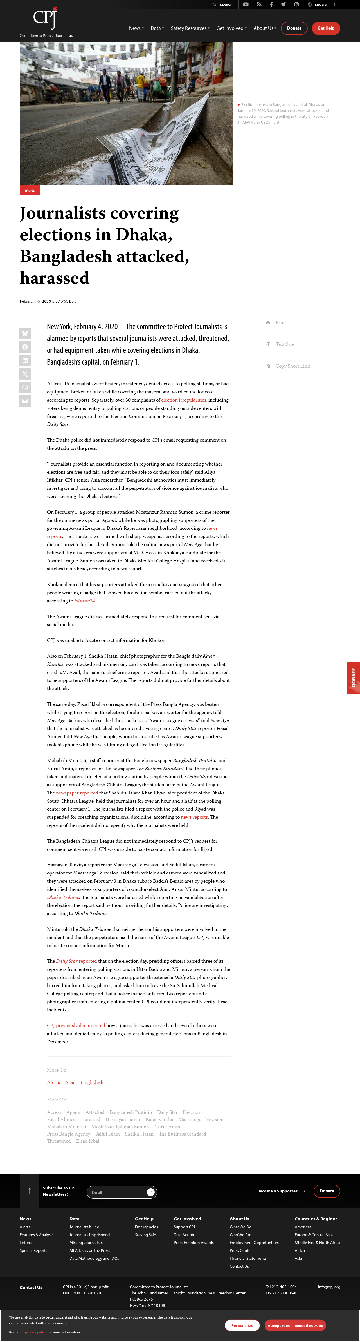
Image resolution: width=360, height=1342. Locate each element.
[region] (180, 1326)
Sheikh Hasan (139, 1134)
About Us (239, 1218)
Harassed (90, 1120)
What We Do (240, 1226)
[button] (334, 4)
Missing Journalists (86, 1242)
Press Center (241, 1250)
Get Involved (187, 1218)
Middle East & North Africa (317, 1242)
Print (280, 323)
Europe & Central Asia (314, 1234)
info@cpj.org (329, 1286)
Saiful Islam (107, 1134)
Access (54, 1113)
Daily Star (167, 1113)
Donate (294, 28)
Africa (300, 1250)
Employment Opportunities (254, 1242)
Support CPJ (184, 1226)
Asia (69, 1083)
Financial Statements (248, 1258)
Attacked (95, 1113)
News (25, 1218)
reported (87, 961)
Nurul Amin (167, 1127)
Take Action (184, 1234)
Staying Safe (145, 1234)
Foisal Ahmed (61, 1120)
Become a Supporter (277, 1191)
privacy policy (36, 1333)
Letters (26, 1242)
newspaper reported (77, 793)
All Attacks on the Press (89, 1250)
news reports (194, 817)
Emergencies (146, 1226)
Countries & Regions (316, 1218)
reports (54, 537)
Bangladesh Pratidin (131, 1113)
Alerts (30, 190)
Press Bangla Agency (68, 1134)
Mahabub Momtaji (66, 1127)
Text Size (284, 344)
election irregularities (183, 400)
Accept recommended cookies (295, 1325)
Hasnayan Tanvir (123, 1120)
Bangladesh (91, 1083)
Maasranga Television (201, 1120)
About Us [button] (263, 28)
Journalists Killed (84, 1226)
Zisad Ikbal (87, 1141)
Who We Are (240, 1234)
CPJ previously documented (76, 1026)
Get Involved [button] (230, 28)
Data (74, 1218)
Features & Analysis (36, 1234)
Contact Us (239, 1266)
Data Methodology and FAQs (94, 1258)
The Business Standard (182, 1134)
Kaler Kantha (159, 1120)
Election (191, 1113)
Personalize (242, 1325)
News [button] (135, 28)
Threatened (59, 1141)
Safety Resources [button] (188, 28)
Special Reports (33, 1250)
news (212, 528)
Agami (73, 1113)
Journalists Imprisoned (89, 1234)
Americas (303, 1226)
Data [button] (156, 28)
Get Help (326, 28)
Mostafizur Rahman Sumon (120, 1127)
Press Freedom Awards (194, 1242)
